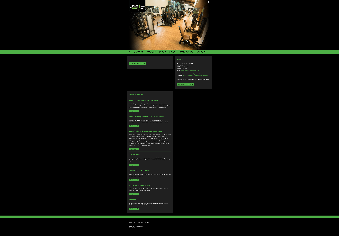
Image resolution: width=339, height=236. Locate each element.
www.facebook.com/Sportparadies (192, 74)
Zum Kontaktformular (185, 84)
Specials (151, 52)
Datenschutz (140, 222)
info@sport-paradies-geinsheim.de (190, 70)
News (172, 52)
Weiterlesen (134, 111)
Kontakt (201, 52)
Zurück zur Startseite (137, 63)
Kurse (162, 52)
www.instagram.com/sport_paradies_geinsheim (195, 75)
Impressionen (186, 52)
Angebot (138, 52)
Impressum (132, 222)
